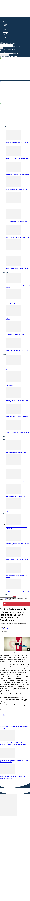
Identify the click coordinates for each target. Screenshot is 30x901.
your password (16, 46)
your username (16, 44)
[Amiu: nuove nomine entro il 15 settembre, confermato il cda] (13, 365)
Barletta (5, 21)
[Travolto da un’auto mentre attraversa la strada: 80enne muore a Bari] (13, 218)
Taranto (4, 37)
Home (4, 126)
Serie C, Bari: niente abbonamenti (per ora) (15, 496)
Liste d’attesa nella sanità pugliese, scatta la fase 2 (17, 174)
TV (3, 604)
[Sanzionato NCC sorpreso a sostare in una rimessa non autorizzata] (13, 249)
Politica (4, 354)
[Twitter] (13, 633)
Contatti (5, 594)
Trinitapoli (5, 39)
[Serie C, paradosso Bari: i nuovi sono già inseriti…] (13, 479)
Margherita (5, 32)
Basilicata (5, 22)
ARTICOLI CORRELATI (6, 726)
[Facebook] (8, 633)
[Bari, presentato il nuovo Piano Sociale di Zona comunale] (13, 315)
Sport (4, 439)
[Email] (23, 633)
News (4, 602)
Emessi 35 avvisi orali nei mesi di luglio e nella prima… (18, 237)
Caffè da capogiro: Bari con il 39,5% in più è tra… (16, 189)
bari (4, 714)
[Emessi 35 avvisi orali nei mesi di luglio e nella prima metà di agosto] (13, 234)
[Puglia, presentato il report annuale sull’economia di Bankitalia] (13, 283)
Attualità (5, 127)
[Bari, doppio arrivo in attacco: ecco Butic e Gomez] (13, 508)
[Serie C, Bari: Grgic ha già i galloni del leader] (13, 449)
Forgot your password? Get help (7, 49)
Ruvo (4, 34)
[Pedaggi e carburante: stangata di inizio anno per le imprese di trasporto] (13, 347)
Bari (4, 20)
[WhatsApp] (18, 633)
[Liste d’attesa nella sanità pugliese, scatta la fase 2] (13, 171)
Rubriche (5, 436)
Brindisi (4, 25)
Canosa (4, 26)
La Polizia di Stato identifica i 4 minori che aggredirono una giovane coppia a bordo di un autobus (13, 744)
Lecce (4, 30)
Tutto (7, 129)
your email (15, 53)
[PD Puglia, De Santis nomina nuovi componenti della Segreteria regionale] (13, 429)
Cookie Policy (8, 836)
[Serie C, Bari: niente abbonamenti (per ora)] (13, 493)
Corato (4, 28)
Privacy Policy (2, 836)
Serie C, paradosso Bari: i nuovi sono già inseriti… (17, 481)
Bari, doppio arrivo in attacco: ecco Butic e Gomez (17, 511)
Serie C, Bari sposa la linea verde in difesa (15, 467)
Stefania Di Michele (4, 628)
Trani (4, 38)
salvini (4, 715)
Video (4, 513)
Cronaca (5, 191)
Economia (5, 272)
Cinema (10, 129)
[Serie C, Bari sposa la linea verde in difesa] (13, 464)
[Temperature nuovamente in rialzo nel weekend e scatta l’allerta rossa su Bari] (13, 155)
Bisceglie (5, 24)
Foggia (4, 29)
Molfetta (5, 33)
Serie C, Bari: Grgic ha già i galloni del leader (16, 452)
